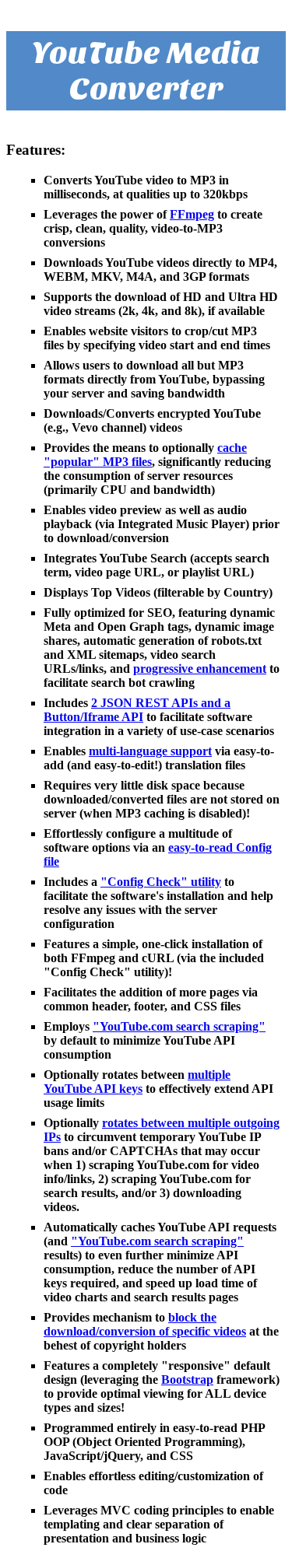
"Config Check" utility (160, 881)
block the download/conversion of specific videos (145, 1324)
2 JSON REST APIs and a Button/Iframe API (137, 709)
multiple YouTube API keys (137, 1081)
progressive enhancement (199, 668)
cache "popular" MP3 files (145, 454)
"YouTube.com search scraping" (179, 1026)
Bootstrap (187, 1379)
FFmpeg (192, 214)
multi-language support (150, 751)
